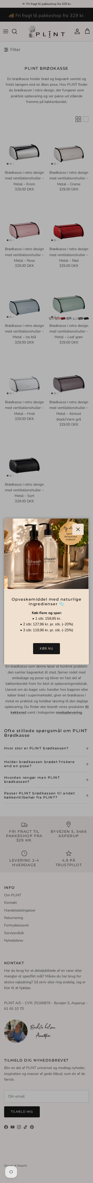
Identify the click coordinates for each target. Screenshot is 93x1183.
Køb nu (46, 648)
